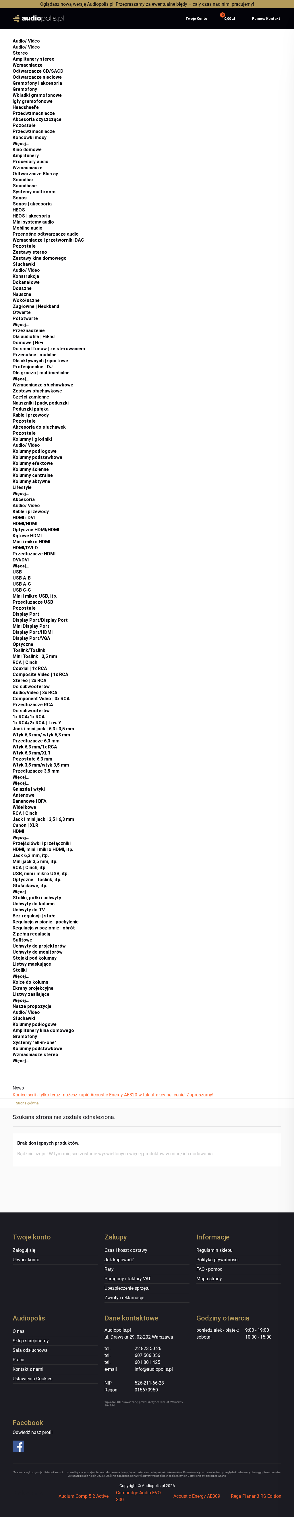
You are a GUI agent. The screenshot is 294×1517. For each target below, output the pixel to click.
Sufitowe (22, 940)
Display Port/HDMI (33, 632)
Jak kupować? (119, 1259)
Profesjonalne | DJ (33, 366)
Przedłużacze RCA (33, 704)
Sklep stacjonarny (31, 1340)
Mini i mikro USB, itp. (35, 596)
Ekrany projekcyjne (33, 988)
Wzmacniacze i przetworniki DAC (48, 240)
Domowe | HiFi (28, 342)
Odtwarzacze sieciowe (37, 77)
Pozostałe (24, 125)
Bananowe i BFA (30, 801)
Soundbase (25, 185)
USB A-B (22, 578)
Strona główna (27, 1103)
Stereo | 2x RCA (30, 680)
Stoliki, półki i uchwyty (37, 897)
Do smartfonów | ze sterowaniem (49, 348)
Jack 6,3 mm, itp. (31, 855)
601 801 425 (147, 1362)
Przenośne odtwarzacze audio (46, 234)
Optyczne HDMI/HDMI (36, 529)
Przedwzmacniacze (34, 113)
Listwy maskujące (32, 964)
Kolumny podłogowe (35, 451)
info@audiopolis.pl (154, 1369)
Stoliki (20, 970)
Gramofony (25, 89)
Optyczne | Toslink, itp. (37, 879)
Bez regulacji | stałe (34, 916)
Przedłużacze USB (33, 602)
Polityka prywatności (217, 1259)
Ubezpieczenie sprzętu (127, 1288)
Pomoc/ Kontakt (266, 19)
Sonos (20, 198)
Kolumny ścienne (31, 469)
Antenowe (23, 795)
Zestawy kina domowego (40, 258)
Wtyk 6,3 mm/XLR (31, 753)
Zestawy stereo (30, 252)
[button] (228, 18)
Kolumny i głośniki (32, 439)
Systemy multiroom (34, 192)
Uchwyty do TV (29, 909)
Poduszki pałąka (31, 409)
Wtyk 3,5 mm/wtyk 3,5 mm (41, 765)
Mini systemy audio (33, 222)
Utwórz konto (26, 1259)
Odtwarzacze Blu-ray (35, 173)
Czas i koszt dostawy (126, 1250)
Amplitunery (26, 155)
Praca (18, 1359)
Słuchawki (24, 264)
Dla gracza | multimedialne (41, 373)
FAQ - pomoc (209, 1269)
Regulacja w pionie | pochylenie (46, 922)
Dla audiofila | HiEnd (34, 336)
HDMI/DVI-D (25, 547)
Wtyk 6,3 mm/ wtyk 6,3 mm (41, 735)
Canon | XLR (25, 825)
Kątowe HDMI (27, 535)
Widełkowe (24, 807)
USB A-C (22, 584)
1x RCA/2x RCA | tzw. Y (37, 722)
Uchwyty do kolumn (34, 903)
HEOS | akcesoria (31, 216)
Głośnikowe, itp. (30, 885)
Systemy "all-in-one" (34, 1042)
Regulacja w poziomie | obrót (44, 928)
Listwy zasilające (31, 994)
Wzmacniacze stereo (35, 1054)
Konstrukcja (26, 276)
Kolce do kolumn (30, 982)
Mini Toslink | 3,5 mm (35, 656)
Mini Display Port (31, 626)
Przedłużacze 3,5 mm (36, 771)
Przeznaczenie (29, 330)
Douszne (22, 288)
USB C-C (22, 590)
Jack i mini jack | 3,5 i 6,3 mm (43, 819)
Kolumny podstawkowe (37, 457)
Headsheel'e (26, 107)
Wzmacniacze (27, 65)
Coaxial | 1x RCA (30, 668)
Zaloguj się (24, 1250)
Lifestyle (22, 487)
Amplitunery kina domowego (43, 1030)
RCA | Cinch (25, 662)
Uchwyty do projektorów (39, 946)
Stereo (20, 53)
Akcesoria (24, 499)
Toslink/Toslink (29, 650)
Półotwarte (25, 318)
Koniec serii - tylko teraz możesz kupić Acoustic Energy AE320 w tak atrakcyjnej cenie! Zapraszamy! (113, 1095)
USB (17, 572)
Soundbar (23, 179)
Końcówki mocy (30, 137)
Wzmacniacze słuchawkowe (43, 385)
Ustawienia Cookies (32, 1378)
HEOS (19, 210)
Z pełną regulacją (31, 934)
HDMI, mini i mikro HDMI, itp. (43, 849)
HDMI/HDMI (25, 523)
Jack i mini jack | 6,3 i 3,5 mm (43, 728)
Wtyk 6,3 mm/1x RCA (35, 747)
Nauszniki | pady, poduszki (41, 403)
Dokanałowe (26, 282)
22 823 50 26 (148, 1348)
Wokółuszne (26, 300)
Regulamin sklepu (214, 1250)
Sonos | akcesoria (32, 204)
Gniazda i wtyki (29, 789)
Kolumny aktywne (31, 481)
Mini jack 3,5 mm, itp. (35, 861)
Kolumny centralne (33, 475)
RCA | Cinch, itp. (30, 867)
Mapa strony (209, 1278)
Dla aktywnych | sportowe (40, 360)
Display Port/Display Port (40, 620)
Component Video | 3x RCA (41, 698)
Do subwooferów (31, 686)
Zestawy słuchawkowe (37, 391)
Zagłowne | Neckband (36, 306)
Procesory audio (31, 161)
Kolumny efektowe (33, 463)
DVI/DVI (21, 560)
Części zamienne (31, 397)
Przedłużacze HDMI (34, 554)
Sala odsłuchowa (30, 1350)
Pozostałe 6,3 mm (32, 759)
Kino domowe (27, 149)
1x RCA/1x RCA (29, 716)
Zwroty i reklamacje (124, 1297)
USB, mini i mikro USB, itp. (41, 873)
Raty (109, 1269)
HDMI (18, 831)
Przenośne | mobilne (35, 354)
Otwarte (22, 312)
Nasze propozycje (32, 1006)
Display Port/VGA (31, 638)
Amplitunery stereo (34, 59)
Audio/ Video (26, 41)
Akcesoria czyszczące (37, 119)
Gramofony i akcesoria (37, 83)
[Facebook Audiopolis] (44, 1446)
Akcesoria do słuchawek (39, 427)
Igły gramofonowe (33, 101)
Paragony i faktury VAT (128, 1278)
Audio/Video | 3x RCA (35, 692)
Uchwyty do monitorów (38, 952)
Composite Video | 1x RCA (40, 674)
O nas (18, 1331)
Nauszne (22, 294)
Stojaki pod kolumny (35, 958)
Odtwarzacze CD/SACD (38, 71)
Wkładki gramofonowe (37, 95)
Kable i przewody (31, 415)
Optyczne (23, 644)
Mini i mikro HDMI (31, 541)
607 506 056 (147, 1355)
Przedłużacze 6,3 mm (36, 741)
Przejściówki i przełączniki (42, 843)
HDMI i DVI (24, 517)
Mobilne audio (27, 228)
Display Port (26, 614)
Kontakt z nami (28, 1369)
